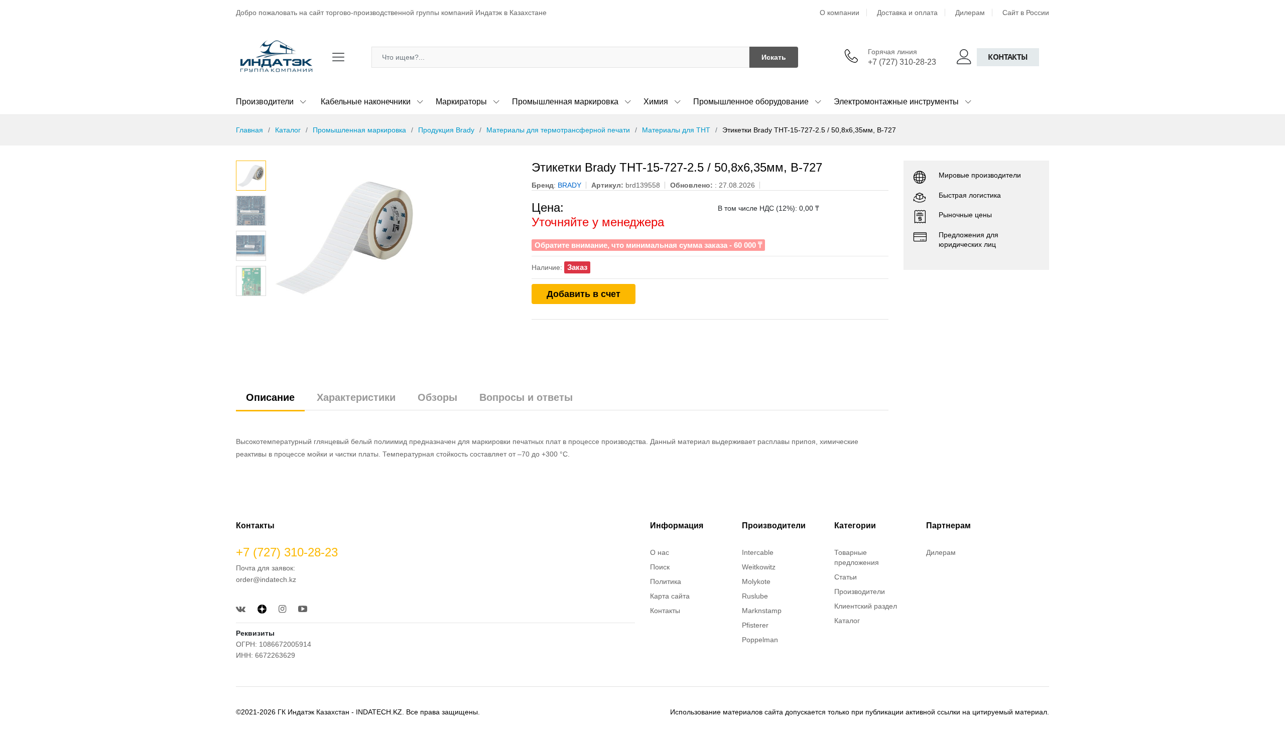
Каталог (288, 130)
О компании (839, 13)
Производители (265, 101)
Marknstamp (762, 611)
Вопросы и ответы (526, 397)
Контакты (1008, 57)
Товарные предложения (856, 557)
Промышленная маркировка (565, 101)
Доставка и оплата (907, 13)
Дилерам (970, 13)
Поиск (660, 567)
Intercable (758, 552)
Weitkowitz (759, 567)
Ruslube (755, 596)
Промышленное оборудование (751, 101)
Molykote (756, 581)
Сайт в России (1025, 13)
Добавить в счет (583, 294)
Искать (773, 57)
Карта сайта (670, 596)
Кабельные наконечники (366, 101)
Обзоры (437, 397)
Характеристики (356, 397)
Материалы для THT (676, 130)
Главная (249, 130)
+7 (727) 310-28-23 (902, 62)
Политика (665, 581)
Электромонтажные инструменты (896, 101)
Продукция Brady (446, 130)
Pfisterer (755, 625)
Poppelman (760, 640)
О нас (659, 552)
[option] (394, 236)
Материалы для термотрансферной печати (558, 130)
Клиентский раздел (865, 606)
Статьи (845, 577)
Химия (656, 101)
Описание (270, 397)
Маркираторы (461, 101)
